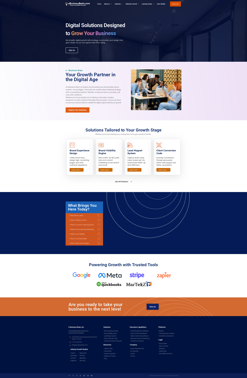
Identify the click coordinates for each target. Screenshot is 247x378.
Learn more (75, 170)
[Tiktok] (80, 375)
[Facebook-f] (69, 375)
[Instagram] (76, 375)
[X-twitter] (73, 375)
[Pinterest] (88, 375)
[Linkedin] (84, 375)
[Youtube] (91, 375)
